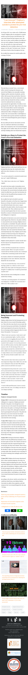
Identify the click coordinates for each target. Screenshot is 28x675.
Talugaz (10, 612)
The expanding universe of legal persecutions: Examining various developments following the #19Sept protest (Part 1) (13, 577)
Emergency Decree (6, 609)
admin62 (12, 29)
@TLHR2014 (15, 631)
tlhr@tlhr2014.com (15, 632)
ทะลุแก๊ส (22, 612)
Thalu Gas (16, 612)
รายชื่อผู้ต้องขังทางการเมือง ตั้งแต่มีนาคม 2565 (11, 507)
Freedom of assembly (17, 609)
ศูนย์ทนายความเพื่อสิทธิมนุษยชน (16, 629)
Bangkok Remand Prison (18, 606)
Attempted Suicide (6, 606)
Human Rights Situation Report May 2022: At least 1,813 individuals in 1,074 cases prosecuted (13, 600)
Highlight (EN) (23, 29)
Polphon (4, 612)
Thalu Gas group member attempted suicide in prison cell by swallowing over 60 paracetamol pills (13, 497)
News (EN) (18, 29)
